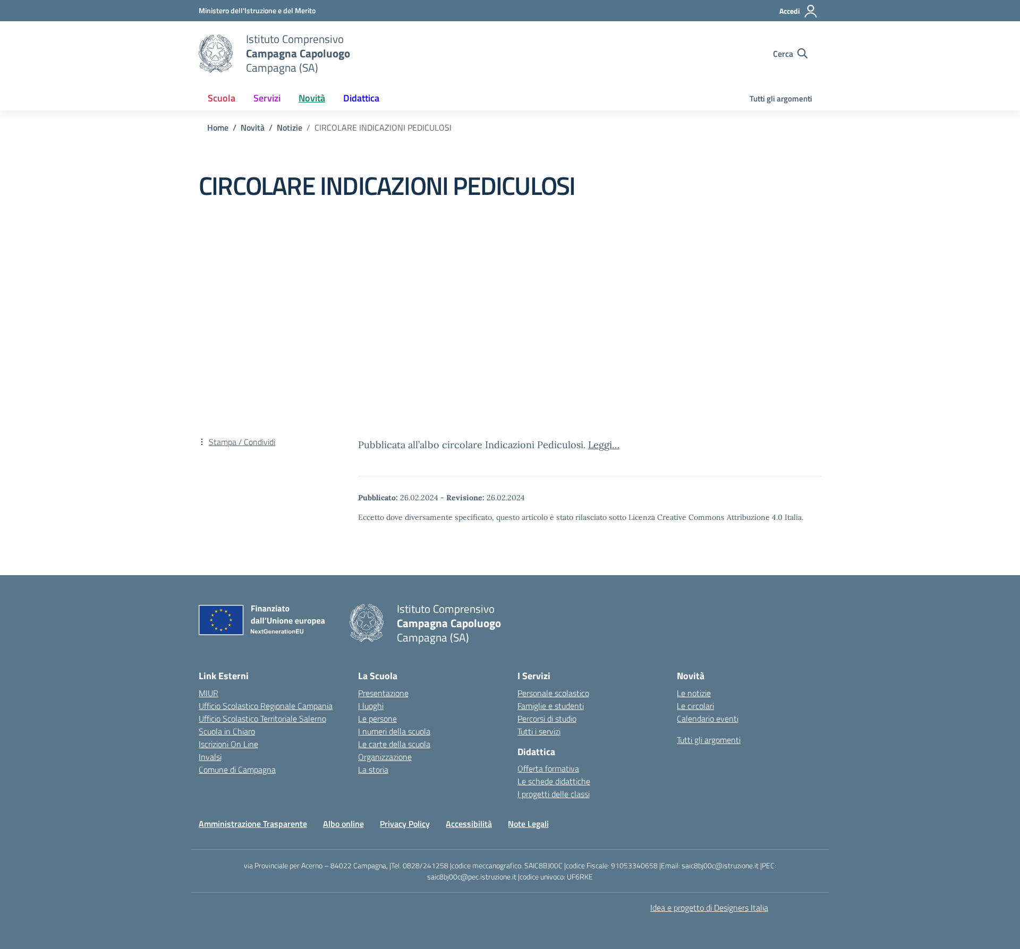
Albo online (343, 823)
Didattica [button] (361, 98)
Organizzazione (385, 756)
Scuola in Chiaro (227, 731)
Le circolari (695, 705)
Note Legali (528, 823)
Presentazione (383, 693)
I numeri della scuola (394, 731)
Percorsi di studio (546, 718)
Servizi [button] (266, 98)
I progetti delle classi (553, 794)
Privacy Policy (405, 823)
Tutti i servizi (538, 731)
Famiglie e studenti (550, 705)
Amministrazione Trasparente (253, 823)
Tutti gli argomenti (781, 98)
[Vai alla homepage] (216, 54)
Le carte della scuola (394, 744)
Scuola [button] (221, 98)
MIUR (208, 693)
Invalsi (210, 756)
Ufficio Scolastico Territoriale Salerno (262, 718)
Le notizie (694, 693)
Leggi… (603, 445)
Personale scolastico (553, 693)
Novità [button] (312, 98)
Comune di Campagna (237, 769)
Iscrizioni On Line (228, 744)
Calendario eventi (707, 718)
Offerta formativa (548, 768)
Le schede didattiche (553, 781)
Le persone (377, 718)
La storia (373, 769)
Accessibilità (469, 823)
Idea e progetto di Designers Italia (709, 907)
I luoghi (371, 705)
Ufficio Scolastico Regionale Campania (266, 705)
